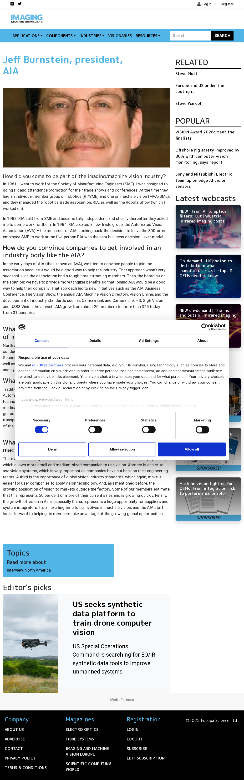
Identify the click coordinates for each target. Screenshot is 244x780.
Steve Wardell (189, 103)
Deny (52, 449)
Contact (14, 748)
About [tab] (202, 341)
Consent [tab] (42, 341)
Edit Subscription (146, 758)
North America (38, 570)
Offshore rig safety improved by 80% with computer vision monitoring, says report (207, 156)
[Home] (26, 16)
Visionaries (120, 35)
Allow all (192, 449)
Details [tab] (95, 341)
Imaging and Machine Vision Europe (87, 751)
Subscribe (137, 748)
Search (222, 35)
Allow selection (122, 449)
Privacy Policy (20, 758)
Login (132, 729)
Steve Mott (186, 73)
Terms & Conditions (26, 767)
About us (14, 729)
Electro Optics (82, 729)
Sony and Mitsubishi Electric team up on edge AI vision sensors (203, 180)
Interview (15, 570)
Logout (135, 739)
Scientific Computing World (88, 766)
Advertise (15, 739)
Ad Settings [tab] (149, 341)
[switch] (95, 429)
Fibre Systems (80, 739)
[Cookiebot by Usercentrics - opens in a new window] (205, 326)
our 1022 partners (48, 365)
